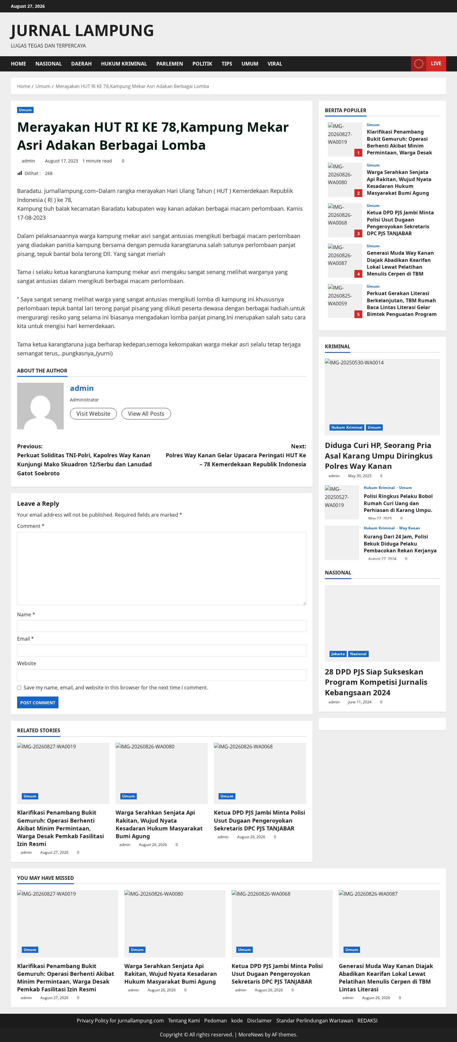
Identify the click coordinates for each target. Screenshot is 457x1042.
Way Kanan (409, 528)
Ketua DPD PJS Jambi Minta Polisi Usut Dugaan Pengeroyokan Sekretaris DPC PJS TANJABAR (259, 820)
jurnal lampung (82, 30)
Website (26, 663)
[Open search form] (404, 64)
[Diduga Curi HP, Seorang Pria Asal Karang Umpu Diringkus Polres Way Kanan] (382, 397)
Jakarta (338, 653)
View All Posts (146, 413)
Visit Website (93, 413)
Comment (30, 526)
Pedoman (215, 1020)
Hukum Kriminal (124, 63)
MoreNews (251, 1034)
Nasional (48, 63)
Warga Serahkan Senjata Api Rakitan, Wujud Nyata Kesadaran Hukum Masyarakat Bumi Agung (159, 824)
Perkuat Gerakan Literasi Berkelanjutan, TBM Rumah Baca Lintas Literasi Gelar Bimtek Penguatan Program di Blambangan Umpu (345, 301)
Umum (250, 63)
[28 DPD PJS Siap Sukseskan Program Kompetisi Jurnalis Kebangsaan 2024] (382, 623)
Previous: (84, 459)
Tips (227, 63)
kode (237, 1020)
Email (25, 638)
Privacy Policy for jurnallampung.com (120, 1020)
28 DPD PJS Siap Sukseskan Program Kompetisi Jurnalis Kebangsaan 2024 (376, 681)
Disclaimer (259, 1020)
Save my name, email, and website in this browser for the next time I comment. (116, 687)
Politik (202, 63)
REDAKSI (367, 1020)
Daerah (81, 63)
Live (436, 63)
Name (26, 614)
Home (18, 63)
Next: (236, 455)
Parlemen (169, 63)
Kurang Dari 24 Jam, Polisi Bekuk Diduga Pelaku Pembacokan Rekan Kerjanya (342, 543)
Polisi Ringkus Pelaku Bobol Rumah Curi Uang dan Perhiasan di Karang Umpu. (342, 502)
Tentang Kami (184, 1020)
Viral (275, 63)
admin (28, 161)
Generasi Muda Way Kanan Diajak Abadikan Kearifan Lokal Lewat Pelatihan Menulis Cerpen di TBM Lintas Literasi (345, 261)
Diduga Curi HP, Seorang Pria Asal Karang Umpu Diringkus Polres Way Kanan (379, 455)
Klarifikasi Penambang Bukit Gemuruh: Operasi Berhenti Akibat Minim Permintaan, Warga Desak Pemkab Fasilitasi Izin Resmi (60, 828)
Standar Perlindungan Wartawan (314, 1020)
